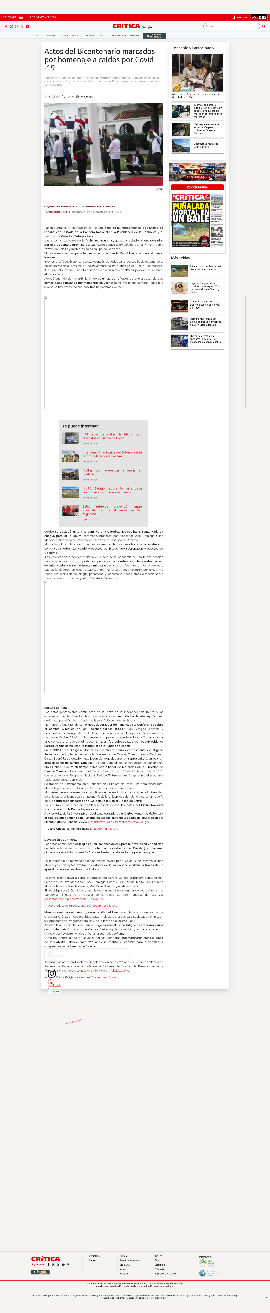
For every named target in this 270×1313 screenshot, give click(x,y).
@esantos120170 (99, 822)
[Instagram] (17, 26)
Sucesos (38, 35)
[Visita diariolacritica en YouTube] (63, 1264)
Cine (157, 1260)
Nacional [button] (51, 35)
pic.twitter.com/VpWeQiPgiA (130, 822)
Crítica (123, 1256)
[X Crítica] (22, 26)
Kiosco (158, 1256)
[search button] (263, 26)
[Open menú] (21, 17)
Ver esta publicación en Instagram (55, 985)
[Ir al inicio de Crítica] (133, 25)
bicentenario (65, 206)
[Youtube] (27, 26)
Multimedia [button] (118, 35)
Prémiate (160, 1269)
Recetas (124, 1273)
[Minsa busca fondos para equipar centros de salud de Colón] (197, 72)
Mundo (90, 35)
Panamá (111, 206)
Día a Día (125, 1264)
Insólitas (103, 35)
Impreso (134, 35)
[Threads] (11, 26)
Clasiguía (160, 1264)
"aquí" (165, 1298)
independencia (95, 206)
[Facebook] (6, 26)
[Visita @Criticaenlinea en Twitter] (53, 1264)
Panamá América (129, 1260)
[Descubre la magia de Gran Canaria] (181, 145)
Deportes (77, 35)
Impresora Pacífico (165, 1273)
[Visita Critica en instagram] (68, 1264)
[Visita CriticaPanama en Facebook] (48, 1264)
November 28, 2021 (105, 828)
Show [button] (63, 35)
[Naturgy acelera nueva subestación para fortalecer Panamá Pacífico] (181, 129)
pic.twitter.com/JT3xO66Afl (85, 899)
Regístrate (95, 1256)
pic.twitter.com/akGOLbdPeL (110, 970)
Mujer (123, 1269)
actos (80, 206)
